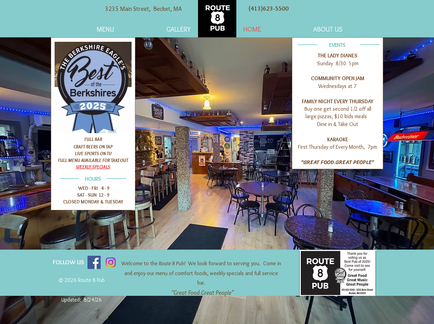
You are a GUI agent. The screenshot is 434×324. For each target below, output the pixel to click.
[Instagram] (110, 262)
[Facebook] (94, 262)
